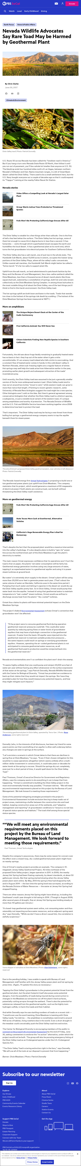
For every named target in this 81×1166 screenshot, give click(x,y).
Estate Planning (9, 1132)
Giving (44, 11)
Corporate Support (10, 1135)
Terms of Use (20, 1158)
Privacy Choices (32, 1162)
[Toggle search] (5, 11)
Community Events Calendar (14, 1103)
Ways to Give (8, 1125)
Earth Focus (9, 25)
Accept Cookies (47, 1162)
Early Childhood (31, 11)
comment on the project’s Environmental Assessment (25, 1032)
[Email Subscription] (56, 4)
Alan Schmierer (50, 967)
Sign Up (9, 1083)
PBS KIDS (6, 1100)
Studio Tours (47, 1103)
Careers (45, 1106)
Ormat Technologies (39, 481)
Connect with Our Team (12, 1138)
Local (19, 11)
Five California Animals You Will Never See (35, 326)
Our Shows (7, 1094)
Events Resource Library (12, 1106)
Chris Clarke (13, 84)
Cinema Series (47, 1100)
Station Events (47, 1110)
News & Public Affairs (26, 25)
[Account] (62, 3)
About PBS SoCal (48, 1094)
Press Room (46, 1097)
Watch (12, 11)
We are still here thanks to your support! (18, 1141)
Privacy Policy (32, 1158)
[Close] (77, 1154)
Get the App (47, 1119)
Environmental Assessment (33, 611)
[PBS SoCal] (11, 4)
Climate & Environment (16, 100)
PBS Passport (8, 1128)
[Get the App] (59, 1126)
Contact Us (46, 1113)
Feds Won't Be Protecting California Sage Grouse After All (42, 221)
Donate (72, 4)
